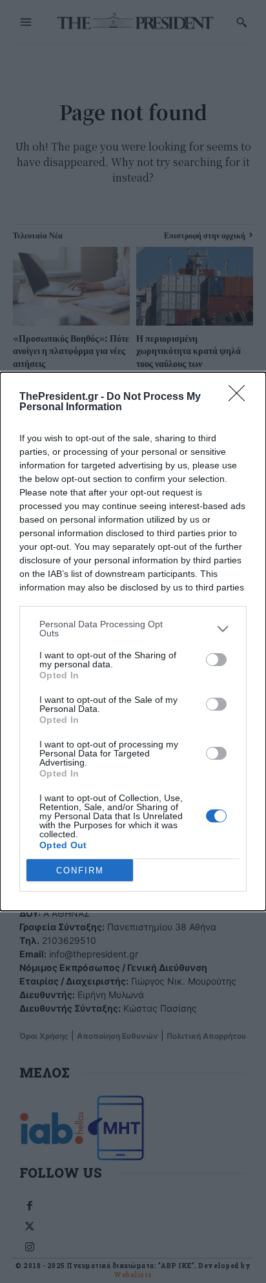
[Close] (241, 397)
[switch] (216, 659)
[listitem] (133, 629)
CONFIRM (80, 870)
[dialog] (133, 641)
